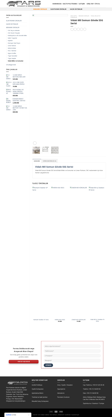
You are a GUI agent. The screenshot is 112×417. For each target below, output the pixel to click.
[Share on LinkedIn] (84, 29)
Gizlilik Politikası (37, 385)
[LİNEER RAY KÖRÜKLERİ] (78, 252)
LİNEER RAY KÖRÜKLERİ (78, 319)
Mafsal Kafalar (12, 48)
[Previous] (35, 80)
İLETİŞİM (82, 4)
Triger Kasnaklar (12, 56)
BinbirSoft (61, 415)
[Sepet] (102, 4)
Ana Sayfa (74, 16)
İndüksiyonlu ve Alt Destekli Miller (17, 35)
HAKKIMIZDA (57, 4)
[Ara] (30, 9)
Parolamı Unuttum (63, 397)
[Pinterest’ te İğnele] (81, 29)
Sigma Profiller (12, 53)
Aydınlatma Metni (37, 393)
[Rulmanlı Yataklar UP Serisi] (41, 252)
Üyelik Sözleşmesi (37, 389)
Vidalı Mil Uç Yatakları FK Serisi (97, 320)
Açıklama (37, 161)
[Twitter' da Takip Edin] (104, 3)
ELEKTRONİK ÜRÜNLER (58, 9)
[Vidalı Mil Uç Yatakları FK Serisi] (97, 252)
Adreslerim (60, 393)
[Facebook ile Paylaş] (72, 29)
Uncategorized (11, 65)
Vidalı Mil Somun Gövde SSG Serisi (54, 166)
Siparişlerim (61, 389)
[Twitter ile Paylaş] (75, 29)
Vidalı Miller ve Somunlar (15, 61)
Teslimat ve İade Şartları (40, 397)
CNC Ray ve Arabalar (14, 30)
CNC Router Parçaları (14, 33)
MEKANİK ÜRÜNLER (40, 9)
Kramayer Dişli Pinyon (14, 43)
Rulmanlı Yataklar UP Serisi (41, 319)
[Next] (64, 80)
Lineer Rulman (12, 45)
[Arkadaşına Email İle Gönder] (78, 29)
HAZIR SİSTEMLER (76, 9)
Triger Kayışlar (12, 58)
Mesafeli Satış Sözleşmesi (40, 401)
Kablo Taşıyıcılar (12, 38)
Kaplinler (10, 40)
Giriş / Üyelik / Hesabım (65, 385)
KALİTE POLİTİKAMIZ (70, 4)
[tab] (36, 161)
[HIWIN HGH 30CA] (59, 252)
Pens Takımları (12, 51)
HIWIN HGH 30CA (60, 319)
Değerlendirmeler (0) (49, 161)
